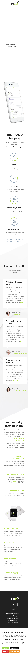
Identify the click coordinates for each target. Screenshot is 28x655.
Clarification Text (14, 651)
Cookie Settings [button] (14, 648)
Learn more (15, 380)
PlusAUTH (15, 481)
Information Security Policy (12, 616)
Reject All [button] (5, 651)
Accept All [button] (5, 648)
